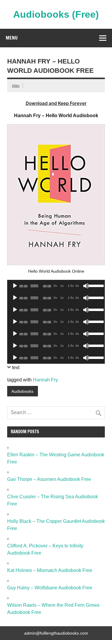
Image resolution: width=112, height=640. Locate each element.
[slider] (95, 285)
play (16, 85)
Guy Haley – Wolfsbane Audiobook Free (49, 587)
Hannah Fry (45, 379)
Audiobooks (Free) (56, 14)
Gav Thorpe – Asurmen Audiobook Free (49, 479)
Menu (12, 37)
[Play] (15, 286)
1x (62, 285)
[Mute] (86, 286)
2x (77, 285)
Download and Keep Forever (56, 103)
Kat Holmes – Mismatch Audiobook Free (49, 570)
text (15, 367)
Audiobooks (22, 391)
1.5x (71, 285)
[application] (56, 286)
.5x (55, 285)
